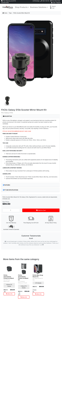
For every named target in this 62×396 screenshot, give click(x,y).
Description (8, 116)
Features (7, 185)
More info (9, 294)
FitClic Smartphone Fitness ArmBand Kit (23, 277)
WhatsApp (37, 1)
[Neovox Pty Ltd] (8, 7)
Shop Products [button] (21, 7)
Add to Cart (42, 210)
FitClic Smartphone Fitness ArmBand (9, 276)
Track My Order (56, 1)
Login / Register (56, 2)
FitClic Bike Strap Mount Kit (38, 275)
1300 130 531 (45, 1)
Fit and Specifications (11, 190)
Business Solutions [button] (38, 7)
